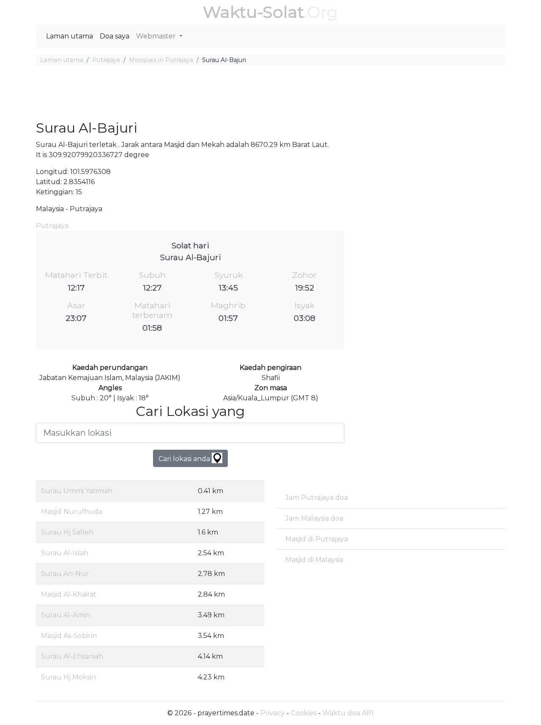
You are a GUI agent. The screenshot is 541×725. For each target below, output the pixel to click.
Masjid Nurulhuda (71, 512)
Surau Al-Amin (65, 615)
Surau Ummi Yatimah (76, 491)
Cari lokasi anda (185, 459)
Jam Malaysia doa (314, 518)
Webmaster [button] (157, 36)
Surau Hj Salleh (67, 532)
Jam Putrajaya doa (316, 498)
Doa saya (114, 36)
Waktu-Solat (253, 12)
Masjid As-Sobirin (69, 636)
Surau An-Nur (65, 574)
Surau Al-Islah (64, 553)
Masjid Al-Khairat (68, 594)
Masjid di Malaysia (314, 560)
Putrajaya (106, 60)
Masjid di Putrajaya (316, 539)
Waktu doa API (348, 713)
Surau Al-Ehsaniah (72, 656)
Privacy (272, 713)
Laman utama (69, 36)
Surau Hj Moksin (68, 677)
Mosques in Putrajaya (161, 60)
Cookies (304, 713)
